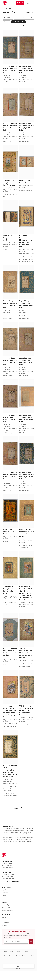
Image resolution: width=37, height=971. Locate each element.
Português (19, 951)
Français (27, 951)
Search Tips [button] (29, 12)
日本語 (18, 956)
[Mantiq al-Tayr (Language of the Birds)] (10, 217)
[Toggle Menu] (32, 2)
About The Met (6, 887)
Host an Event (6, 907)
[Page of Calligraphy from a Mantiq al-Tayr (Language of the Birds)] (10, 630)
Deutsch (11, 956)
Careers (4, 917)
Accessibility (5, 892)
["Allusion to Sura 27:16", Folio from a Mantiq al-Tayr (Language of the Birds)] (26, 687)
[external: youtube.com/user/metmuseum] (15, 881)
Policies (4, 895)
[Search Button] (27, 2)
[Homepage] (5, 3)
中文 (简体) (31, 956)
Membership (5, 905)
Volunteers (5, 920)
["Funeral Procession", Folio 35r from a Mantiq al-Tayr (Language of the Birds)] (26, 630)
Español (11, 951)
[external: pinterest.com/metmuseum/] (7, 881)
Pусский (5, 960)
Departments (5, 890)
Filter (17, 966)
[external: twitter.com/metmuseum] (5, 881)
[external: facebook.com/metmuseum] (2, 881)
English (5, 951)
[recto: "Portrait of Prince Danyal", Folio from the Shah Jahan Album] (26, 511)
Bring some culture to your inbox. (15, 931)
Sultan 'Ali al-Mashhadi (17, 21)
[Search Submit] (31, 17)
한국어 (23, 956)
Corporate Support (7, 910)
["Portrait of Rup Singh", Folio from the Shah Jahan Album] (10, 568)
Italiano (5, 956)
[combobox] (21, 17)
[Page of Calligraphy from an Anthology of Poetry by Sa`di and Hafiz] (10, 47)
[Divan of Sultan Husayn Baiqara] (26, 162)
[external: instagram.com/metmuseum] (10, 881)
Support (4, 902)
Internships (5, 925)
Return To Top (18, 808)
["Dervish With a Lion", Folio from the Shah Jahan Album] (10, 162)
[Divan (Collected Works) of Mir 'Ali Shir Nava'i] (10, 511)
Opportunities (6, 914)
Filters (5, 22)
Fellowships (5, 922)
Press (3, 897)
